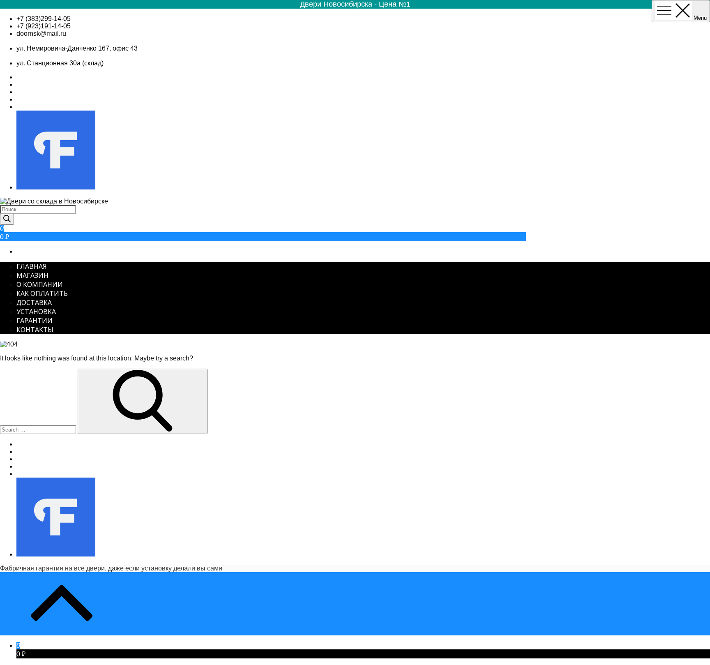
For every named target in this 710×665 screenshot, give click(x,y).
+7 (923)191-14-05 (43, 26)
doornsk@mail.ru (41, 33)
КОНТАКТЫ (34, 329)
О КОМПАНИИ (39, 284)
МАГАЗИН (32, 275)
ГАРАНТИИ (34, 320)
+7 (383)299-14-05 (43, 18)
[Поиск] (7, 219)
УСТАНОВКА (36, 311)
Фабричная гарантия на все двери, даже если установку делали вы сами (111, 568)
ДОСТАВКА (34, 302)
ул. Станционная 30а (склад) (60, 63)
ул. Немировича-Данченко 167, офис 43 (77, 48)
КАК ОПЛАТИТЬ (42, 293)
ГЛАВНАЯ (31, 266)
